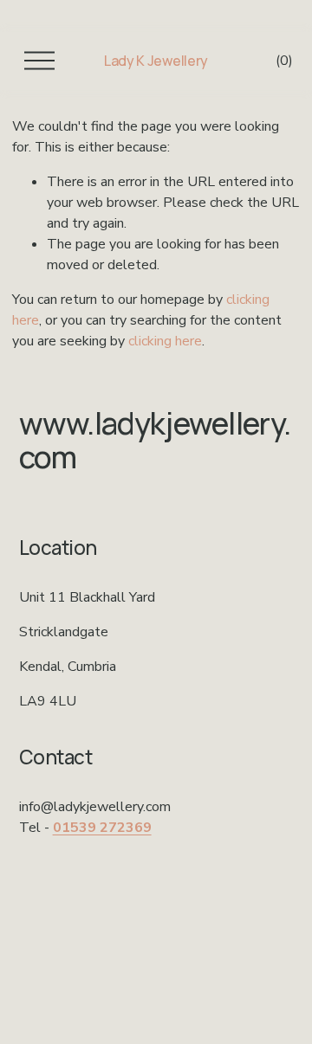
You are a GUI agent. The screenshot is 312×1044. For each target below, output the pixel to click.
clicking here (165, 341)
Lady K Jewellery (156, 60)
